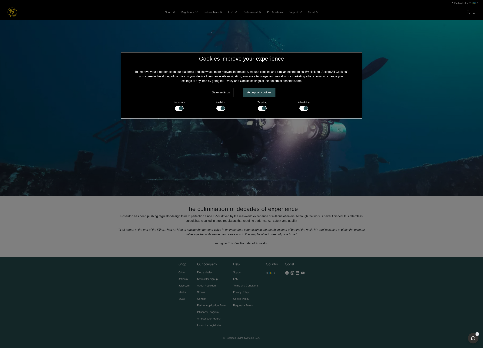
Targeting (262, 102)
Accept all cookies (259, 92)
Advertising (304, 102)
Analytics (220, 102)
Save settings (221, 92)
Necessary (179, 102)
